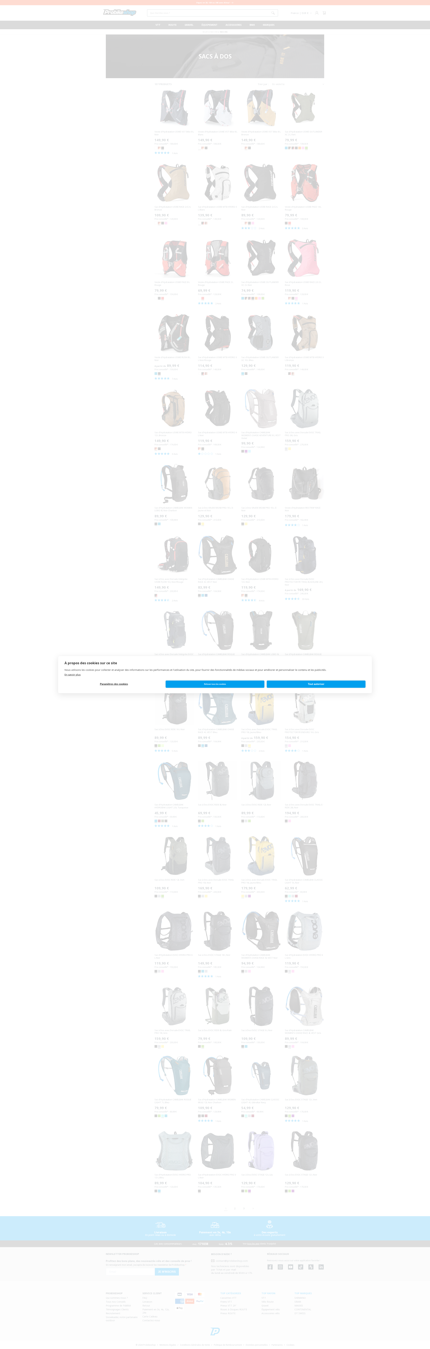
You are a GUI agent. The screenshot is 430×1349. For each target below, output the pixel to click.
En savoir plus (72, 674)
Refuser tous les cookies (215, 684)
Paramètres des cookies (114, 684)
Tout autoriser (316, 684)
